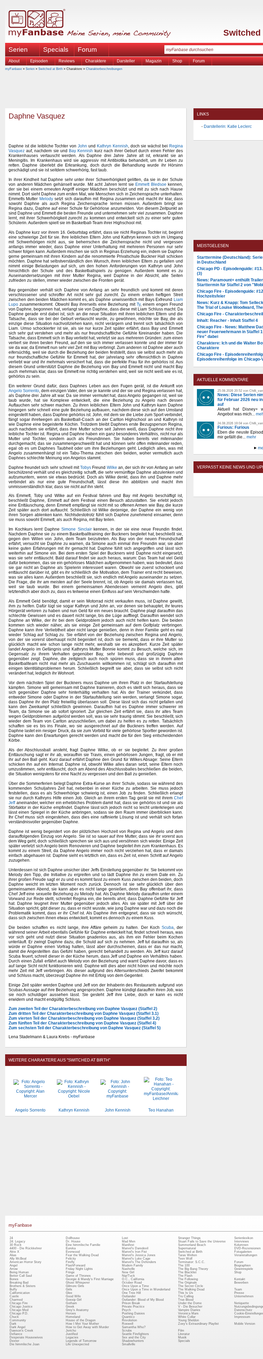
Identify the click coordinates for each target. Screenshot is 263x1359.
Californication (20, 1293)
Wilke (112, 467)
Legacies (72, 1337)
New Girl (128, 1272)
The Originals (187, 1282)
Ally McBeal (18, 1258)
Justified (72, 1334)
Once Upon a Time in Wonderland (146, 1289)
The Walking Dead (191, 1289)
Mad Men (128, 1241)
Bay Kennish (81, 150)
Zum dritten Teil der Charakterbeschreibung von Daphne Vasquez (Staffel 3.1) (84, 1013)
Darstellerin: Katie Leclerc (228, 126)
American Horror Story (25, 1262)
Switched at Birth (50, 69)
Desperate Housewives (26, 1337)
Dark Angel (17, 1327)
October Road (132, 1282)
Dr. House (73, 1241)
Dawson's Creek (21, 1330)
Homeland (73, 1317)
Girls (69, 1289)
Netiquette (241, 1303)
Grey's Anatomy (77, 1310)
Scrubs (127, 1330)
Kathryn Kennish (112, 146)
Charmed (16, 1299)
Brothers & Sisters (23, 1286)
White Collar (187, 1317)
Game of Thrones (78, 1275)
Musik (182, 1337)
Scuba (168, 927)
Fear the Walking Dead (82, 1255)
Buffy (13, 1289)
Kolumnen (241, 1245)
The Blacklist (187, 1272)
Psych (126, 1310)
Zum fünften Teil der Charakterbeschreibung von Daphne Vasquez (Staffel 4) (82, 1023)
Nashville (128, 1269)
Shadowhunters (133, 1341)
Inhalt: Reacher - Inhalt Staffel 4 (227, 320)
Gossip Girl (74, 1299)
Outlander (129, 1296)
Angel (13, 1265)
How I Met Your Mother (82, 1323)
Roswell (127, 1323)
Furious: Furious (233, 427)
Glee (69, 1293)
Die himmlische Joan (24, 1344)
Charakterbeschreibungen (104, 69)
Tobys (85, 467)
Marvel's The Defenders (139, 1262)
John (82, 146)
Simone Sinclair (76, 529)
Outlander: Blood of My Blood (143, 1299)
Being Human (19, 1272)
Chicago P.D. (19, 1313)
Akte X (14, 1251)
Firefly (70, 1262)
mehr (251, 437)
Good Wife (73, 1296)
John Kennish (117, 1110)
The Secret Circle (190, 1286)
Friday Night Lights (79, 1269)
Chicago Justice (21, 1306)
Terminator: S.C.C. (191, 1262)
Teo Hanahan (161, 1110)
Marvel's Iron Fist (134, 1251)
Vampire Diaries (189, 1310)
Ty (138, 304)
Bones (14, 1279)
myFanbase (13, 69)
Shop (237, 1272)
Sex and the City (134, 1337)
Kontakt (239, 1279)
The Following (188, 1279)
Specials (55, 49)
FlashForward (75, 1265)
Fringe (70, 1272)
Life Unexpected (77, 1344)
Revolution (129, 1320)
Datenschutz (243, 1310)
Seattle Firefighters (135, 1334)
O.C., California (133, 1279)
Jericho (71, 1330)
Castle (14, 1296)
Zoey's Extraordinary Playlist (198, 1323)
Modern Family (132, 1265)
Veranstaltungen (245, 1255)
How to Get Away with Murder (87, 1327)
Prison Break (131, 1303)
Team (238, 1289)
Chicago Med (19, 1310)
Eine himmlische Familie (83, 1245)
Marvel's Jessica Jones (138, 1255)
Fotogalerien (243, 1251)
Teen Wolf (185, 1258)
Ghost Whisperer (78, 1282)
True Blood (185, 1299)
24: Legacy (17, 1241)
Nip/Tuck (128, 1275)
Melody (46, 198)
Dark (13, 1323)
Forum (87, 49)
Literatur (184, 1334)
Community (18, 1320)
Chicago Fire (19, 1303)
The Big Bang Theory (193, 1269)
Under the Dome (190, 1303)
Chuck (14, 1317)
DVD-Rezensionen (247, 1248)
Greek (70, 1306)
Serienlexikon (243, 1238)
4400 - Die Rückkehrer (26, 1248)
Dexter (14, 1341)
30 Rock (16, 1245)
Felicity (71, 1258)
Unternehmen (243, 1296)
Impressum (242, 1317)
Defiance (16, 1334)
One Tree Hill (131, 1293)
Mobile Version (244, 1323)
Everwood (73, 1251)
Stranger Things (189, 1238)
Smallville (128, 1344)
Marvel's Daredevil (135, 1248)
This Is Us (185, 1293)
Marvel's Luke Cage (136, 1258)
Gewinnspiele (243, 1269)
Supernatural (187, 1248)
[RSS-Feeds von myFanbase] (213, 490)
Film (181, 1330)
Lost (125, 1238)
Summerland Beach (192, 1245)
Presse (239, 1293)
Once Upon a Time (135, 1286)
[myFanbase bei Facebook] (229, 490)
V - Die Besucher (190, 1306)
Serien (30, 69)
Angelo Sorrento (24, 390)
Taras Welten (187, 1255)
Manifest (128, 1245)
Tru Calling (185, 1296)
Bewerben (241, 1282)
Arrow (14, 1269)
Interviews (241, 1241)
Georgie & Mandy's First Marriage (90, 1279)
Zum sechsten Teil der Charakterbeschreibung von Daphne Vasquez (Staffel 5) (85, 1028)
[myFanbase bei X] (245, 490)
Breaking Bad (19, 1282)
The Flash (185, 1275)
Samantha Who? (134, 1327)
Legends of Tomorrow (81, 1341)
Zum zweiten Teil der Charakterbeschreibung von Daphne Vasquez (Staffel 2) (83, 1008)
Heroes (71, 1313)
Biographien (242, 1265)
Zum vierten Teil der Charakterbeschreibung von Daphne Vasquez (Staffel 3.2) (84, 1018)
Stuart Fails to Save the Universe (202, 1241)
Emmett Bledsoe (150, 184)
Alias (13, 1255)
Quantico (128, 1317)
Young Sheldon (188, 1320)
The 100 (184, 1265)
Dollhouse (73, 1238)
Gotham (71, 1303)
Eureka (71, 1248)
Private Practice (133, 1306)
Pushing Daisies (133, 1313)
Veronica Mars (188, 1313)
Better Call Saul (21, 1275)
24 (11, 1238)
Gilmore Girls (75, 1286)
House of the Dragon (81, 1320)
